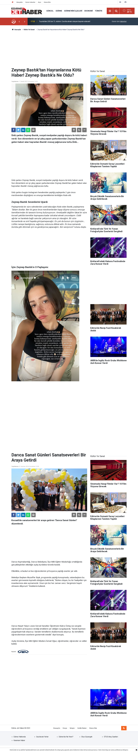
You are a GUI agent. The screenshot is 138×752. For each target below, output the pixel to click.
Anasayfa (56, 728)
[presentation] (19, 21)
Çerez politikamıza (116, 750)
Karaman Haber (19, 740)
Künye (65, 728)
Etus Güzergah (86, 737)
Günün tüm (119, 21)
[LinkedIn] (23, 130)
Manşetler (19, 2)
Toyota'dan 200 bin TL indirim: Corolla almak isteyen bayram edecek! (64, 21)
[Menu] (110, 11)
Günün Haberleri (30, 2)
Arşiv (39, 2)
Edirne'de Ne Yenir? (66, 737)
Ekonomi (88, 11)
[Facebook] (13, 130)
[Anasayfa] (12, 2)
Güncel (50, 11)
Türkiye (98, 11)
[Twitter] (18, 130)
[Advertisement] (69, 49)
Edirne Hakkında (20, 737)
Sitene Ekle (47, 2)
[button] (74, 130)
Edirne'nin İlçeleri (73, 11)
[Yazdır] (33, 130)
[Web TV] (120, 2)
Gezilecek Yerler (42, 737)
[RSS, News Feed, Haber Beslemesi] (124, 728)
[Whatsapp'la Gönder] (28, 130)
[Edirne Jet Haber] (26, 11)
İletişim (72, 728)
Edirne (59, 11)
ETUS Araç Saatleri (111, 737)
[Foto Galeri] (125, 2)
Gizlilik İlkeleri (82, 728)
